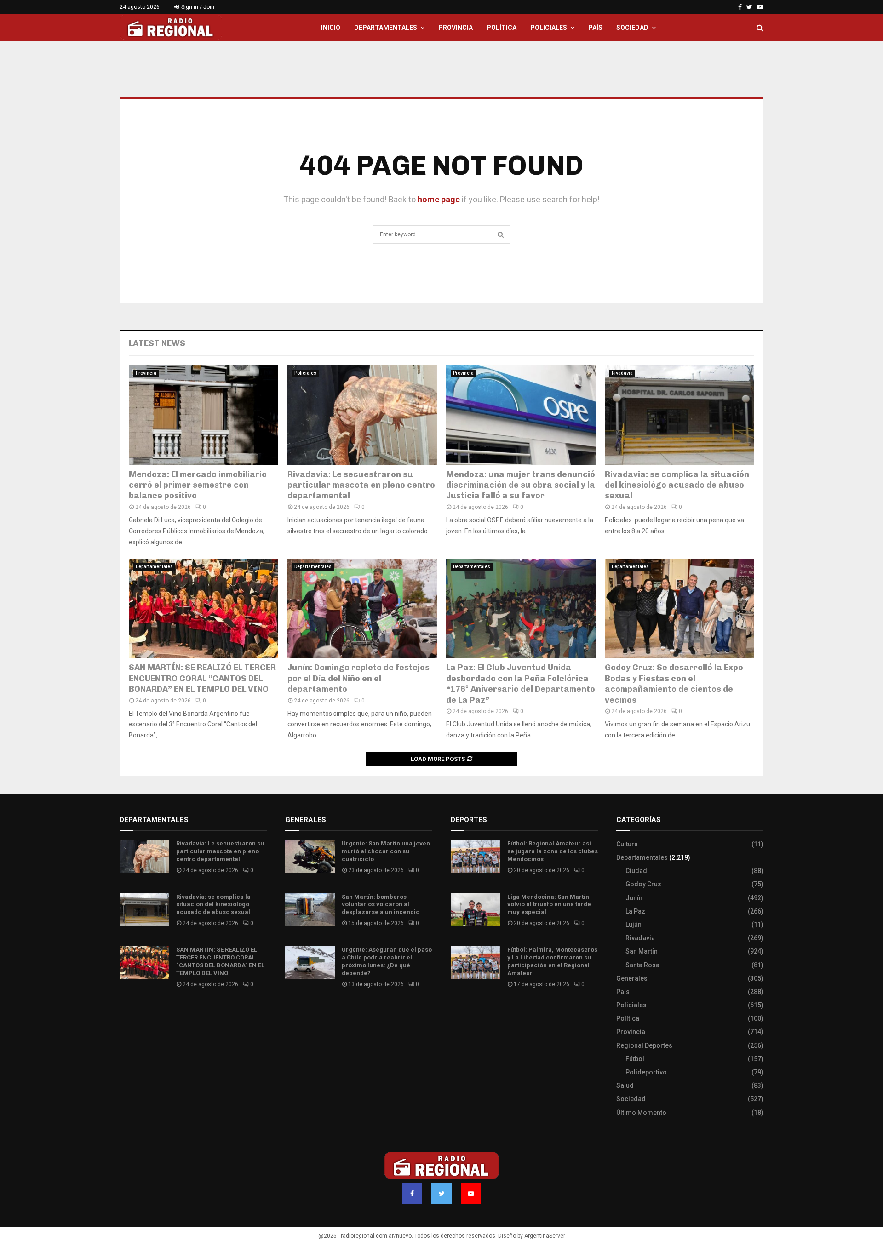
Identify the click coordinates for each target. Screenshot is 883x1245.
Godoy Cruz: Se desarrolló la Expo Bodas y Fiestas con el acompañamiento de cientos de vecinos (674, 683)
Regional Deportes (644, 1045)
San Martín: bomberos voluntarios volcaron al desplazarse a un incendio (380, 904)
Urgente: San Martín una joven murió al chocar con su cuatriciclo (386, 851)
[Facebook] (412, 1193)
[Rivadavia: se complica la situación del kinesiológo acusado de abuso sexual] (679, 415)
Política (501, 27)
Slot (457, 1011)
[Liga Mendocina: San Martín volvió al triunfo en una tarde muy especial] (475, 909)
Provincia (455, 27)
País (595, 27)
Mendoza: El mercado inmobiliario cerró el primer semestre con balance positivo (198, 485)
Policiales (548, 27)
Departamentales (385, 27)
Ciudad (636, 870)
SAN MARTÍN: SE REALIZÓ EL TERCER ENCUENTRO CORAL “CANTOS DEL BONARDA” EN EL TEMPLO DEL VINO (202, 678)
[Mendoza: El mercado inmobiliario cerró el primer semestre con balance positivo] (203, 415)
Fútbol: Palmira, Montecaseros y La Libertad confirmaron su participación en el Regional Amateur (552, 961)
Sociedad (632, 27)
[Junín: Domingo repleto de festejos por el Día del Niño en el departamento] (362, 608)
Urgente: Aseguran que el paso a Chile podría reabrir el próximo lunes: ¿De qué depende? (387, 961)
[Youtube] (471, 1193)
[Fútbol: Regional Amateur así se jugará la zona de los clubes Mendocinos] (475, 856)
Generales (632, 978)
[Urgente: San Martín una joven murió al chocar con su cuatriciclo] (310, 856)
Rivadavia (622, 373)
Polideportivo (646, 1072)
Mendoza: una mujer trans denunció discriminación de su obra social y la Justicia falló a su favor (520, 485)
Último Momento (641, 1112)
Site (469, 1011)
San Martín (641, 951)
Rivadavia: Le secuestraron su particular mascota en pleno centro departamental (361, 485)
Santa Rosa (642, 965)
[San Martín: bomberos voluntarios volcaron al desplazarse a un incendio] (310, 909)
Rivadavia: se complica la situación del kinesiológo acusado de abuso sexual (677, 485)
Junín (633, 898)
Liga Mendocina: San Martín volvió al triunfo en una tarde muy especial (549, 904)
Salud (625, 1085)
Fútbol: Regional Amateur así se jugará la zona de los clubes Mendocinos (552, 851)
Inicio (330, 27)
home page (439, 199)
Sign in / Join (197, 7)
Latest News (157, 343)
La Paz (635, 911)
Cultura (627, 844)
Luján (633, 924)
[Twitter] (441, 1193)
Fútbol (634, 1058)
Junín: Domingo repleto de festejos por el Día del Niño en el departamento (358, 678)
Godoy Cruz (643, 884)
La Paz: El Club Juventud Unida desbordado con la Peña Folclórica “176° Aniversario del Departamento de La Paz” (520, 683)
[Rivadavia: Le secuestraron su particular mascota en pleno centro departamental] (362, 415)
